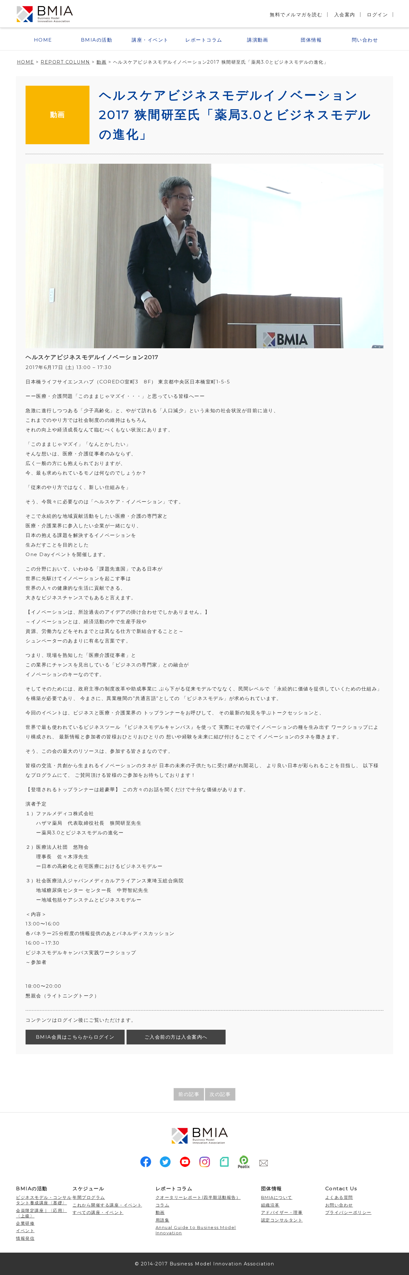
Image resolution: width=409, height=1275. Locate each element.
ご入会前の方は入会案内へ (176, 1037)
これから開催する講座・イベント (107, 1205)
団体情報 (311, 40)
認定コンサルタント (282, 1220)
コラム (163, 1205)
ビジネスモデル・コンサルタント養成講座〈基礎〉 (44, 1200)
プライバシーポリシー (348, 1212)
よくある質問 (339, 1197)
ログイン (377, 15)
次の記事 (220, 1094)
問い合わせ (365, 40)
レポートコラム (203, 40)
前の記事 (188, 1094)
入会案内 (344, 15)
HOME (43, 40)
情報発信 (25, 1238)
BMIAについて (276, 1197)
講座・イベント (150, 40)
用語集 (163, 1220)
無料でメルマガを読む (296, 15)
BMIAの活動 (96, 40)
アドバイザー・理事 (282, 1212)
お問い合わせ (339, 1205)
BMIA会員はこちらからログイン (75, 1037)
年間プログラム (89, 1197)
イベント (25, 1230)
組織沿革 (270, 1205)
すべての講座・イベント (98, 1212)
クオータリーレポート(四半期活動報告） (198, 1197)
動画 (57, 114)
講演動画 (257, 40)
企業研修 (25, 1223)
